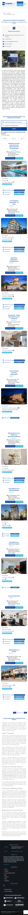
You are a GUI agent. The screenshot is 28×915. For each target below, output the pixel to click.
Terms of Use (4, 913)
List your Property (8, 891)
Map (6, 138)
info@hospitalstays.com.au (17, 851)
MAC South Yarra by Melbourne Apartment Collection (14, 434)
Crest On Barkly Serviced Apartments (13, 372)
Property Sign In (20, 2)
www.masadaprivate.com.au (11, 41)
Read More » (6, 864)
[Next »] (25, 713)
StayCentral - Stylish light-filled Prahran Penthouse (14, 317)
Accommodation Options (10, 873)
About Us (6, 876)
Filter (15, 138)
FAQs (6, 878)
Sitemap (9, 913)
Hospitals (9, 13)
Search (14, 128)
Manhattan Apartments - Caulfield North (14, 259)
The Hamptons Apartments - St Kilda (14, 202)
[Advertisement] (20, 14)
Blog (6, 874)
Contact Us (7, 880)
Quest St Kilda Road (14, 596)
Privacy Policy (22, 911)
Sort (24, 138)
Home (4, 13)
